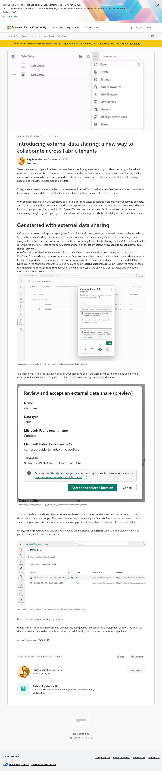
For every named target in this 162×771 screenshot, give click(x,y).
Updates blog (40, 36)
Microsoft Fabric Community (19, 36)
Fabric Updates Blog (57, 36)
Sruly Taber (32, 159)
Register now (10, 16)
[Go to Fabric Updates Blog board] (23, 689)
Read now (135, 43)
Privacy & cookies (121, 757)
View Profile (136, 670)
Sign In (150, 27)
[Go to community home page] (26, 27)
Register (139, 27)
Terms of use (139, 757)
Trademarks (153, 757)
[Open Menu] (152, 36)
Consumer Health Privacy (43, 764)
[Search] (130, 27)
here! (61, 619)
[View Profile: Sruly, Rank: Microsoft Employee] (21, 161)
